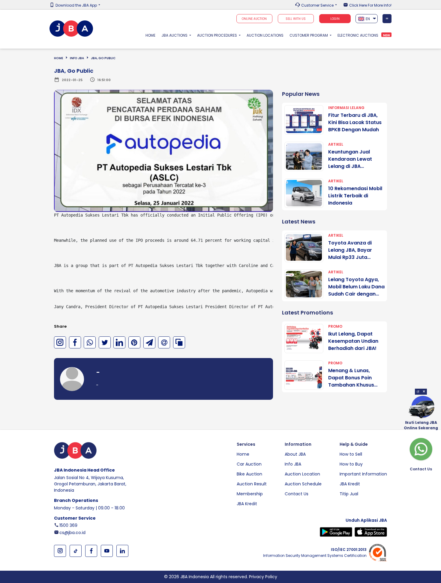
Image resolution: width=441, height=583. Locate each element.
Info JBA (293, 464)
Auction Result (252, 484)
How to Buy (351, 464)
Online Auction (254, 19)
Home (152, 35)
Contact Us (296, 494)
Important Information (363, 474)
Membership (250, 494)
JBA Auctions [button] (174, 35)
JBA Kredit (247, 504)
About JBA (295, 454)
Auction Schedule (303, 484)
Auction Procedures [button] (217, 35)
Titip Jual (349, 494)
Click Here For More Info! (370, 5)
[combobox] (367, 18)
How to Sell (351, 454)
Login (335, 19)
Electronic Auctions (358, 35)
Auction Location (302, 474)
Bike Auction (249, 474)
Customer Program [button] (309, 35)
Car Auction (249, 464)
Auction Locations (265, 35)
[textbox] (367, 18)
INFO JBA (77, 58)
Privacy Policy (263, 577)
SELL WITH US (296, 19)
